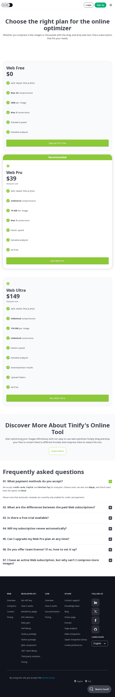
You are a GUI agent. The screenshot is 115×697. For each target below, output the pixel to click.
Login (88, 5)
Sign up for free (57, 143)
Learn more (57, 451)
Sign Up (100, 5)
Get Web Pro (57, 260)
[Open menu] (111, 5)
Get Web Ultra (57, 398)
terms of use (48, 677)
